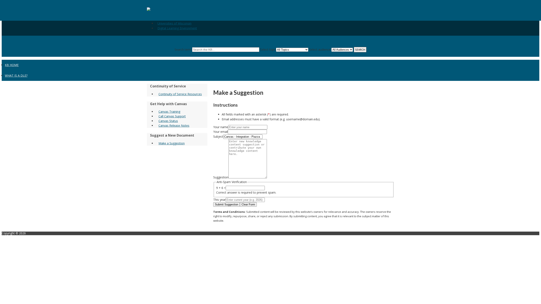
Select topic (268, 50)
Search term (183, 50)
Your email (220, 132)
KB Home (12, 65)
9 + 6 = (221, 188)
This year (219, 200)
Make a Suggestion (171, 143)
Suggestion (220, 177)
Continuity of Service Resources (180, 94)
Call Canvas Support (172, 116)
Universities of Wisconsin (174, 23)
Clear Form (248, 204)
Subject (218, 136)
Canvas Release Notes (173, 126)
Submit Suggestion (226, 204)
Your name (220, 127)
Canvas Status (168, 121)
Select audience (320, 50)
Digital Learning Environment (177, 28)
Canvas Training (169, 112)
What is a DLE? (16, 75)
